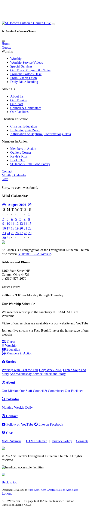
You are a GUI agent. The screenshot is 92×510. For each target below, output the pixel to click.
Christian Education (23, 126)
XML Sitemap (11, 441)
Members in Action (23, 148)
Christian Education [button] (15, 119)
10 (8, 223)
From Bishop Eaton (23, 78)
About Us (17, 96)
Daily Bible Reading (24, 82)
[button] (23, 23)
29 (29, 233)
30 (4, 238)
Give (47, 23)
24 (8, 233)
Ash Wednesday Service (26, 374)
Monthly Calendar (14, 175)
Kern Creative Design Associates (59, 489)
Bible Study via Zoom (25, 130)
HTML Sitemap (36, 441)
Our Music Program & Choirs (30, 70)
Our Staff (16, 104)
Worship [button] (7, 51)
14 (25, 223)
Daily (29, 407)
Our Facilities (19, 112)
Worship (16, 58)
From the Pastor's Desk (26, 74)
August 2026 (17, 205)
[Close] (3, 41)
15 (29, 223)
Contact (7, 171)
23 (4, 233)
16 (4, 228)
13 (21, 223)
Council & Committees (25, 108)
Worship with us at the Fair (20, 370)
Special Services (21, 66)
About (10, 382)
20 (21, 228)
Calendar (12, 399)
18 (12, 228)
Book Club (17, 160)
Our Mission (18, 100)
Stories (10, 361)
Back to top (9, 482)
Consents (82, 441)
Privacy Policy (62, 441)
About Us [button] (8, 89)
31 (8, 238)
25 (12, 233)
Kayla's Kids (19, 156)
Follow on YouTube (19, 424)
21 (25, 228)
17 (8, 228)
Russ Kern (33, 489)
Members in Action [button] (15, 141)
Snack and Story (54, 374)
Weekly (19, 407)
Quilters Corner (20, 152)
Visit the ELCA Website (34, 254)
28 (25, 233)
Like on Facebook (50, 424)
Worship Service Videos (26, 62)
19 (17, 228)
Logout (7, 493)
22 (29, 228)
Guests (6, 47)
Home (6, 43)
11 (12, 223)
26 (17, 233)
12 (17, 223)
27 (21, 233)
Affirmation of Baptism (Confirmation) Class (40, 134)
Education (13, 349)
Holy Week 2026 (50, 370)
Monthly (7, 407)
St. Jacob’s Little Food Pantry (30, 164)
